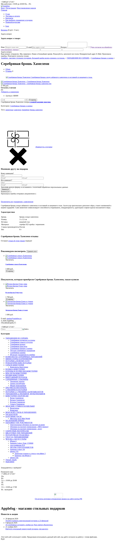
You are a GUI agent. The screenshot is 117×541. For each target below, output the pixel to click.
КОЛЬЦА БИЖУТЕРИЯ (15, 369)
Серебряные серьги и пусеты (21, 342)
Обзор (7, 69)
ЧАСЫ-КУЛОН (11, 414)
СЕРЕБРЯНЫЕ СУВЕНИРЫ (16, 379)
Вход (3, 8)
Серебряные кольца (17, 344)
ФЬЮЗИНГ (10, 462)
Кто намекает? (6, 180)
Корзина (4, 30)
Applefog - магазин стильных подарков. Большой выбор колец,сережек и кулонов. (33, 58)
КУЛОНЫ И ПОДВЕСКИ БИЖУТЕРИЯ (21, 371)
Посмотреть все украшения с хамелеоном (17, 202)
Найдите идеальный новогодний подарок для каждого (26, 529)
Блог (7, 26)
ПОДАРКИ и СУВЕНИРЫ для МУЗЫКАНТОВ (24, 392)
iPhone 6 (13, 441)
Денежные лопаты (17, 381)
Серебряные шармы (17, 353)
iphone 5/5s (14, 451)
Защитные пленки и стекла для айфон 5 (30, 453)
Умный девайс (11, 460)
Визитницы (14, 408)
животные (9, 110)
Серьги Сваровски (17, 404)
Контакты (9, 18)
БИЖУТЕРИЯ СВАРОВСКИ (16, 396)
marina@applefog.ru (14, 318)
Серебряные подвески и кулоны (22, 340)
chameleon (25, 110)
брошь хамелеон (36, 110)
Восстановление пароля (26, 8)
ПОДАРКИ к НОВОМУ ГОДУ (17, 361)
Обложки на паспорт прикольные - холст (26, 429)
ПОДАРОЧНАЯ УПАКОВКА (17, 435)
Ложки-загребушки (17, 383)
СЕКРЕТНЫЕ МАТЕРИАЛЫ (17, 431)
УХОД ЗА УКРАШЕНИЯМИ (16, 437)
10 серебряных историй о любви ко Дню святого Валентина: (29, 525)
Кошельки (14, 410)
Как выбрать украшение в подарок (19, 20)
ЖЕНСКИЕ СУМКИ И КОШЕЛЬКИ (20, 406)
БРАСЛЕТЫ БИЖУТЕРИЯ (16, 373)
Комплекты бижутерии (19, 367)
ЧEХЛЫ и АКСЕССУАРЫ (15, 439)
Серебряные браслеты (18, 346)
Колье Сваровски (17, 398)
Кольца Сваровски (17, 400)
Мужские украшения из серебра (22, 355)
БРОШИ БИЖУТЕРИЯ (14, 375)
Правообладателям (12, 22)
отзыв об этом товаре (16, 241)
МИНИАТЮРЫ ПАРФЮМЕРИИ (18, 359)
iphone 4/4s (14, 458)
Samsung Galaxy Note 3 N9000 (21, 443)
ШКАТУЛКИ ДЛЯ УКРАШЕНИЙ (18, 433)
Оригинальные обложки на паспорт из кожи (27, 425)
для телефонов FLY (17, 445)
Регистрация (11, 8)
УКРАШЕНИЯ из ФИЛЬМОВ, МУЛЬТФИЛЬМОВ (25, 394)
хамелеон (17, 110)
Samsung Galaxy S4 (17, 449)
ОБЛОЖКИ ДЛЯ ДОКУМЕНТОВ (18, 423)
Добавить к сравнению (10, 92)
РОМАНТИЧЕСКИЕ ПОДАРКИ (18, 363)
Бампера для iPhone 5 (23, 456)
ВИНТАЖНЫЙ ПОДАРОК (16, 377)
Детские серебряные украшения (22, 351)
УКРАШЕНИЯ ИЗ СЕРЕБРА (78, 58)
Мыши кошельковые (18, 386)
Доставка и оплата (12, 16)
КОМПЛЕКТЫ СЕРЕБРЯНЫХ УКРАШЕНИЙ (23, 357)
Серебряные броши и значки (102, 58)
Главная (4, 10)
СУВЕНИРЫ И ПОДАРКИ (16, 390)
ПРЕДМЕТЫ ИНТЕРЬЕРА (16, 388)
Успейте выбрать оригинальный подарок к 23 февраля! (26, 521)
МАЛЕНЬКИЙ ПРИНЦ (14, 421)
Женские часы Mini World (20, 418)
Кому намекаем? (7, 173)
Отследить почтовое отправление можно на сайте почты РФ (58, 499)
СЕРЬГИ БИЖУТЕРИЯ (14, 365)
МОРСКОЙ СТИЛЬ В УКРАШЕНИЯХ (20, 412)
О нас (7, 14)
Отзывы (8, 71)
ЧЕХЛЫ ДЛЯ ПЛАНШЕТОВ (21, 447)
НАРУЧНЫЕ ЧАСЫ (13, 416)
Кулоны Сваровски (17, 402)
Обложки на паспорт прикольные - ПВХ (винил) (29, 427)
